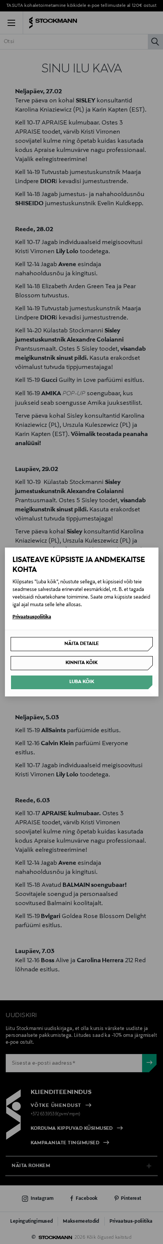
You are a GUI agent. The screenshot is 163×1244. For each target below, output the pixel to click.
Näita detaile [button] (81, 644)
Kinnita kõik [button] (81, 663)
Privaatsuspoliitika (32, 617)
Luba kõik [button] (81, 682)
